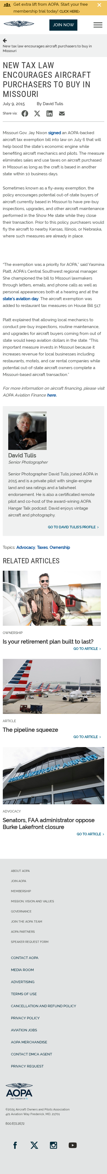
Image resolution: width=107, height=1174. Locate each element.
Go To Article (86, 649)
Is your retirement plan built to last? (48, 641)
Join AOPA (18, 881)
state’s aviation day (20, 298)
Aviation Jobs (24, 1030)
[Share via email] (61, 113)
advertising (22, 982)
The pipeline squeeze (30, 730)
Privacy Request (27, 1066)
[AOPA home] (19, 25)
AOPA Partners (23, 932)
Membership (21, 891)
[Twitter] (34, 1146)
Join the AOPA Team (26, 921)
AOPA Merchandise (29, 1042)
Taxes (42, 547)
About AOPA (20, 871)
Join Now (63, 24)
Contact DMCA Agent (31, 1054)
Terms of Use (24, 994)
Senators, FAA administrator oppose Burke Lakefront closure (49, 823)
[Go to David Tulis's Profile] (27, 448)
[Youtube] (72, 1146)
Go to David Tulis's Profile (71, 527)
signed (54, 132)
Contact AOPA (24, 958)
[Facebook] (15, 1146)
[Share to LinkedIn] (49, 113)
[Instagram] (53, 1146)
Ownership (60, 547)
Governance (21, 911)
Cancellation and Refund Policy (43, 1006)
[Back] (6, 40)
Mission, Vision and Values (32, 901)
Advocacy (25, 547)
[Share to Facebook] (24, 113)
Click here (69, 11)
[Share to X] (37, 113)
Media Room (22, 970)
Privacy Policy (25, 1018)
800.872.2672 (14, 1124)
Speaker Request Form (30, 942)
